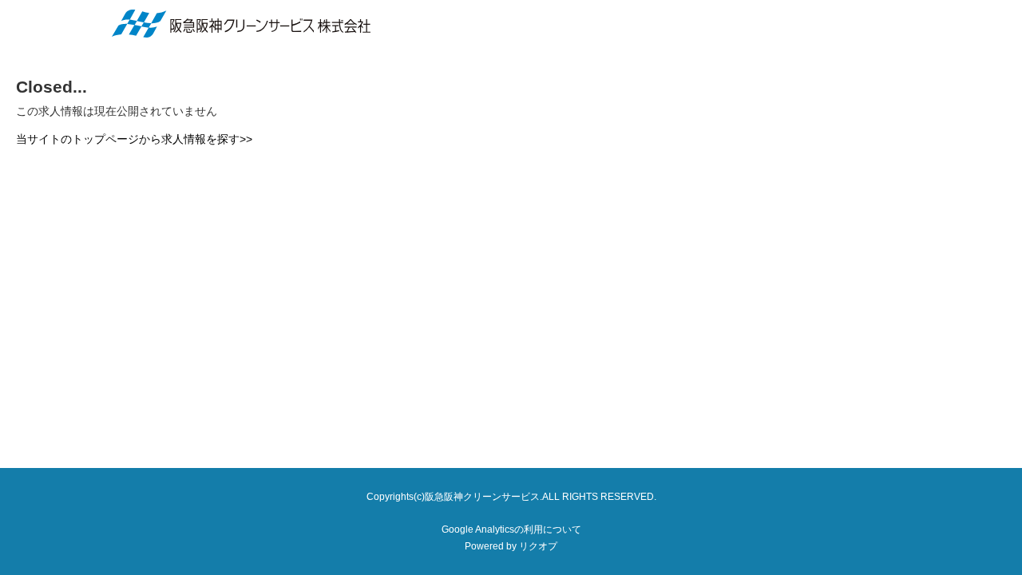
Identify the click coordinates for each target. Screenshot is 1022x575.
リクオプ (538, 546)
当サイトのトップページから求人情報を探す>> (134, 139)
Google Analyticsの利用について (511, 529)
